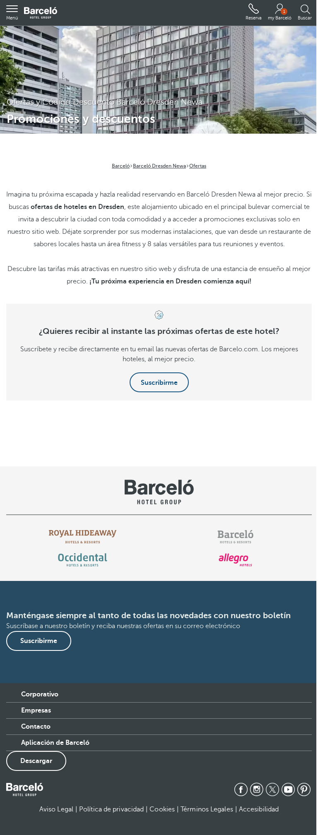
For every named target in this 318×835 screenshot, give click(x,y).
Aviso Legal (56, 809)
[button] (12, 12)
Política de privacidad (111, 809)
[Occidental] (82, 559)
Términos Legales (207, 809)
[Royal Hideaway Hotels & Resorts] (83, 536)
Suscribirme (159, 382)
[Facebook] (241, 789)
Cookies (162, 809)
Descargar (36, 761)
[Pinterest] (304, 789)
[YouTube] (288, 789)
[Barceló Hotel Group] (40, 13)
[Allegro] (235, 559)
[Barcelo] (235, 536)
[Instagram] (256, 789)
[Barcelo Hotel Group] (24, 789)
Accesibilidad (259, 809)
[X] (272, 789)
